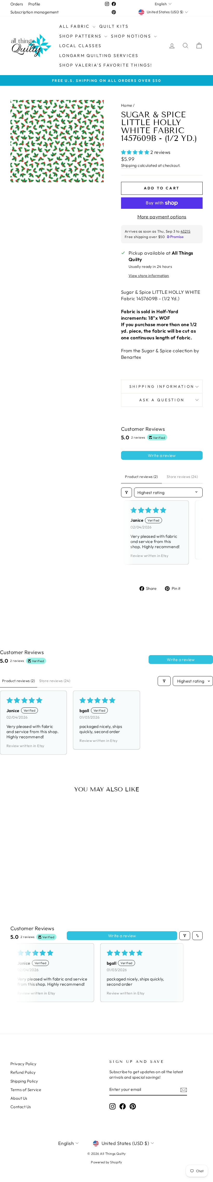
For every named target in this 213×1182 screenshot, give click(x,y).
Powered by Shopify (106, 1162)
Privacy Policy (23, 1063)
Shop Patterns (81, 36)
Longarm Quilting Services (99, 55)
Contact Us (20, 1106)
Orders (16, 4)
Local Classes (80, 45)
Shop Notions (132, 36)
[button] (135, 152)
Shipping (129, 165)
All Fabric (75, 26)
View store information (149, 275)
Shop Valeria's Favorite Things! (105, 65)
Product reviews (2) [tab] (141, 476)
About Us (18, 1098)
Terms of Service (25, 1089)
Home (126, 105)
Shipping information (161, 386)
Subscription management (34, 12)
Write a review (162, 455)
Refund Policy (23, 1072)
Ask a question (161, 400)
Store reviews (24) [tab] (182, 476)
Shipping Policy (24, 1081)
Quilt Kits (114, 26)
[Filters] (126, 492)
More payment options (162, 217)
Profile (34, 4)
